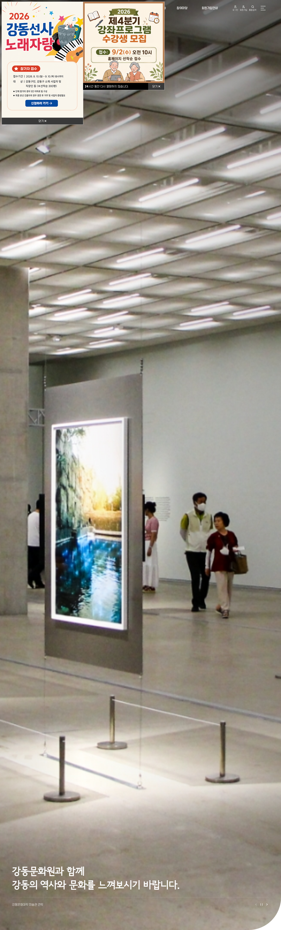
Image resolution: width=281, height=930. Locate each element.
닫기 (42, 121)
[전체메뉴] (263, 8)
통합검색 (252, 10)
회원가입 (243, 10)
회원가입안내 (210, 8)
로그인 (235, 10)
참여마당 (182, 8)
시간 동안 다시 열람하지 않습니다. (107, 86)
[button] (256, 904)
